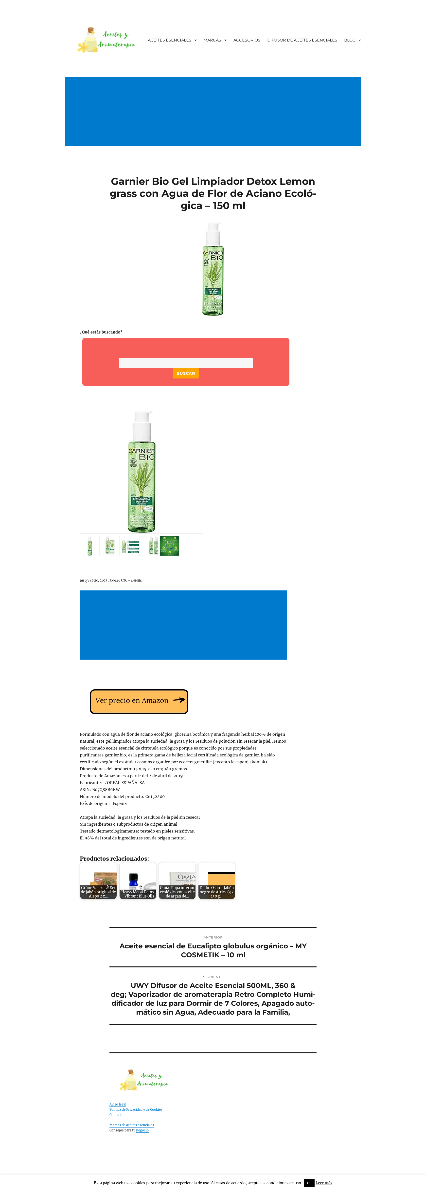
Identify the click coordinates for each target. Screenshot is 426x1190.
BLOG (349, 40)
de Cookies (154, 1109)
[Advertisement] (214, 116)
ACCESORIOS (246, 40)
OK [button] (309, 1183)
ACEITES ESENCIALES (169, 40)
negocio (142, 1130)
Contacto (116, 1115)
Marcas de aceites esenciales (131, 1125)
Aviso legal (117, 1104)
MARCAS (212, 40)
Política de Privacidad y (127, 1109)
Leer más (324, 1183)
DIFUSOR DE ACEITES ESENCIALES (302, 40)
